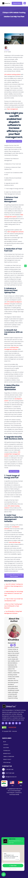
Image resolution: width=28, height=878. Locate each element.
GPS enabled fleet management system (12, 454)
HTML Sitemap (6, 762)
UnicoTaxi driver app (14, 542)
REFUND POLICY (7, 753)
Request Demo (17, 3)
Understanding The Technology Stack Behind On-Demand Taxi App (13, 593)
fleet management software (15, 232)
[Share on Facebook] (11, 645)
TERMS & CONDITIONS (8, 756)
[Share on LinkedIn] (14, 645)
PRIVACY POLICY (7, 759)
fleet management (12, 109)
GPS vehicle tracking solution (12, 74)
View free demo (14, 471)
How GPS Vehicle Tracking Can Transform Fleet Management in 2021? (13, 586)
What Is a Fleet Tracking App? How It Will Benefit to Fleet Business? (13, 606)
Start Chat (13, 865)
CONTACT (5, 744)
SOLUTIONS (6, 747)
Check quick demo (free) (14, 141)
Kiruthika (6, 50)
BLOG (4, 741)
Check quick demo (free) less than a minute (14, 575)
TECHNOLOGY (6, 750)
